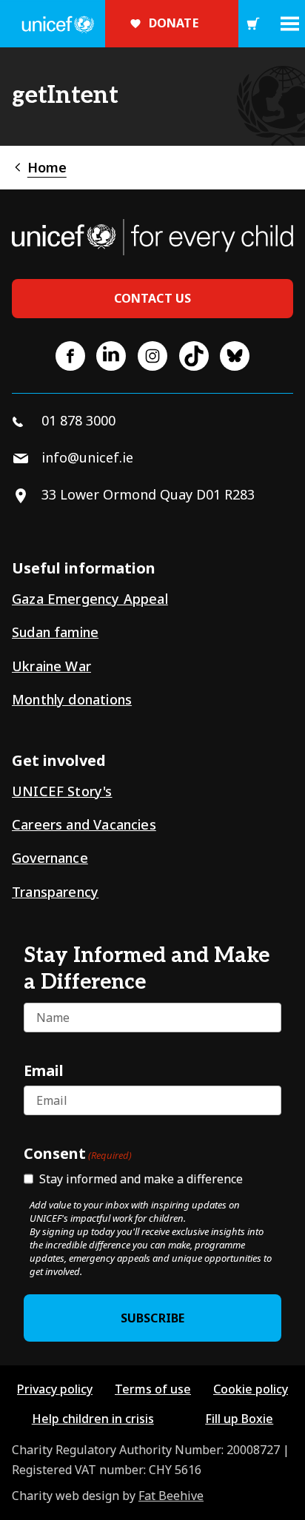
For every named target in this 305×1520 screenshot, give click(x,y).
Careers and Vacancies (84, 824)
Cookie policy (250, 1389)
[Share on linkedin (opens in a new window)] (111, 356)
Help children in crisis (93, 1418)
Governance (50, 858)
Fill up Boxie (239, 1418)
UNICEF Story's (62, 791)
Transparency (55, 892)
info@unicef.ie (87, 457)
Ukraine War (51, 666)
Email (44, 1070)
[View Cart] (253, 24)
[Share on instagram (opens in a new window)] (152, 356)
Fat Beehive (171, 1495)
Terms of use (153, 1389)
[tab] (39, 168)
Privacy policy (55, 1389)
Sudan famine (55, 632)
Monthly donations (72, 699)
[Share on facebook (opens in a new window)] (70, 356)
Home (47, 167)
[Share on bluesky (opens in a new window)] (234, 356)
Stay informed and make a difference (141, 1179)
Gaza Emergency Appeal (90, 599)
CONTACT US (153, 298)
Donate (173, 23)
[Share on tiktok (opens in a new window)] (194, 356)
